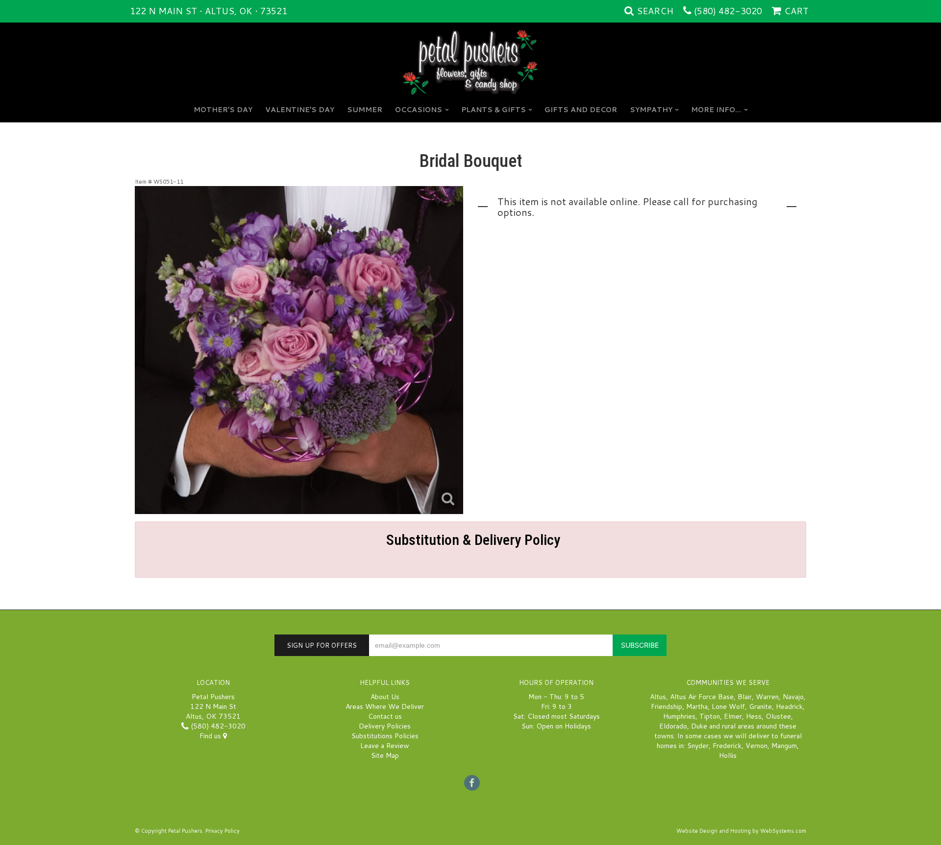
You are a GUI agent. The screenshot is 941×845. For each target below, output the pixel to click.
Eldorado (673, 726)
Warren (767, 697)
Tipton (709, 716)
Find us (211, 736)
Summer (364, 110)
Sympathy (651, 110)
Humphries (679, 716)
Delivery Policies (385, 726)
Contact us (385, 716)
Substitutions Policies (385, 736)
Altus (658, 697)
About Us (385, 697)
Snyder (698, 746)
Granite (760, 706)
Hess (754, 716)
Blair (745, 697)
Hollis (728, 755)
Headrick (789, 706)
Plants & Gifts (493, 110)
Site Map (385, 755)
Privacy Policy (222, 831)
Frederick (727, 746)
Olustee (778, 716)
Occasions (418, 110)
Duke (699, 726)
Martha (697, 706)
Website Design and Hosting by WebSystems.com (741, 831)
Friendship (666, 706)
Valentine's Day (299, 110)
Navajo (793, 697)
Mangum (784, 746)
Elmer (733, 716)
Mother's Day (223, 110)
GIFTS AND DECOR (581, 110)
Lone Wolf (728, 706)
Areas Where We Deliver (385, 706)
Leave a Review (384, 746)
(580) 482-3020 (728, 10)
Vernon (756, 746)
